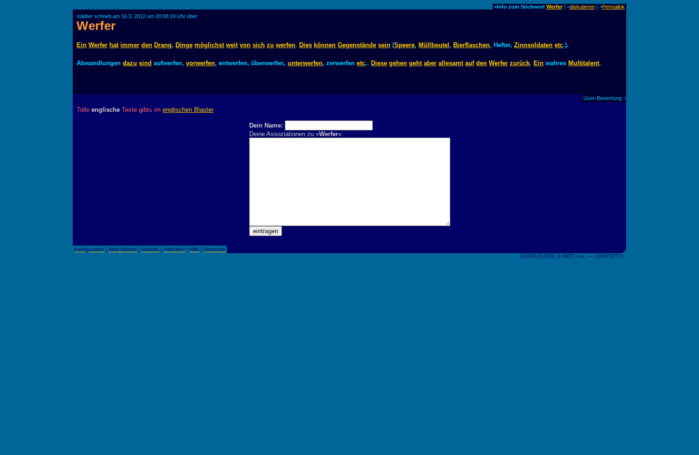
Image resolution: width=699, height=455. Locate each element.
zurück (520, 63)
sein (384, 45)
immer (129, 45)
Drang (163, 45)
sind (145, 63)
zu (270, 45)
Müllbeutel (433, 45)
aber (430, 63)
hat (113, 45)
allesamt (450, 63)
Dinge (184, 45)
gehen (398, 63)
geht (415, 63)
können (325, 45)
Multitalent (583, 63)
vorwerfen (200, 63)
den (146, 45)
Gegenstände (357, 45)
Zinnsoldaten (533, 45)
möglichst (209, 45)
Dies (305, 45)
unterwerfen (305, 63)
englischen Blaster (188, 109)
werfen (285, 45)
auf (469, 63)
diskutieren (582, 7)
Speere (404, 45)
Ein (82, 45)
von (245, 45)
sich (258, 45)
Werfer (554, 7)
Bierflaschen (471, 45)
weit (232, 45)
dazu (130, 63)
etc (558, 45)
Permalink (613, 7)
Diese (379, 63)
